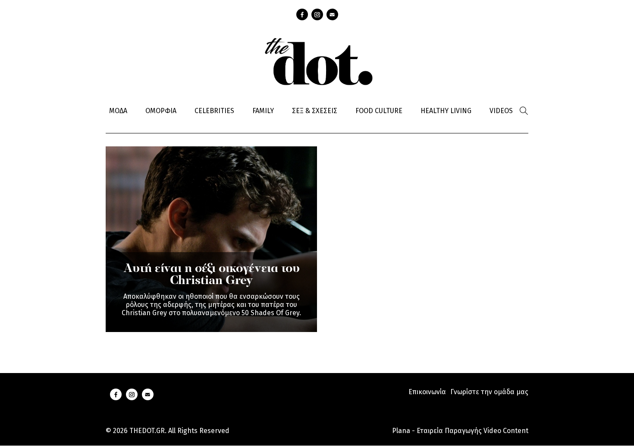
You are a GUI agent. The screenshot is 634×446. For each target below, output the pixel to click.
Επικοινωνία (427, 392)
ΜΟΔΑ (118, 111)
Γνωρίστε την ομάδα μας (489, 392)
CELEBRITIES (214, 111)
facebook (302, 14)
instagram (317, 14)
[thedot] (317, 60)
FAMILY (263, 111)
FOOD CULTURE (378, 111)
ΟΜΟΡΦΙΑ (160, 111)
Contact (332, 14)
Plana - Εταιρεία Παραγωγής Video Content (460, 431)
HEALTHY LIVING (446, 111)
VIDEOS (501, 111)
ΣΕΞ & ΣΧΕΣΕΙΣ (314, 111)
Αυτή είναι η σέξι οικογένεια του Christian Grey (211, 275)
